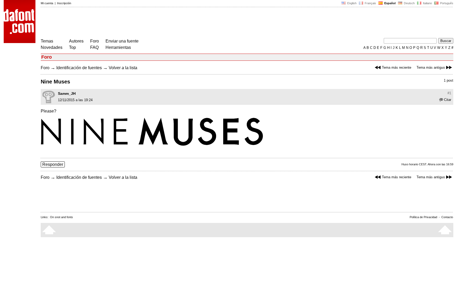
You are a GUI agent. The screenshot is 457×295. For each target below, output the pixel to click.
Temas (47, 41)
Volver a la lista (123, 67)
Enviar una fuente (122, 41)
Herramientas (118, 47)
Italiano (427, 3)
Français (370, 3)
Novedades (51, 47)
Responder (52, 164)
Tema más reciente (396, 67)
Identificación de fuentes (79, 67)
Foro (94, 41)
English (351, 3)
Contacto (447, 217)
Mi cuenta (47, 3)
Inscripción (64, 3)
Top (72, 47)
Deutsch (408, 3)
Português (445, 3)
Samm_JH (67, 93)
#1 (449, 93)
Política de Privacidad (423, 217)
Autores (76, 41)
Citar (447, 100)
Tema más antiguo (431, 67)
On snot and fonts (61, 217)
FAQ (94, 47)
